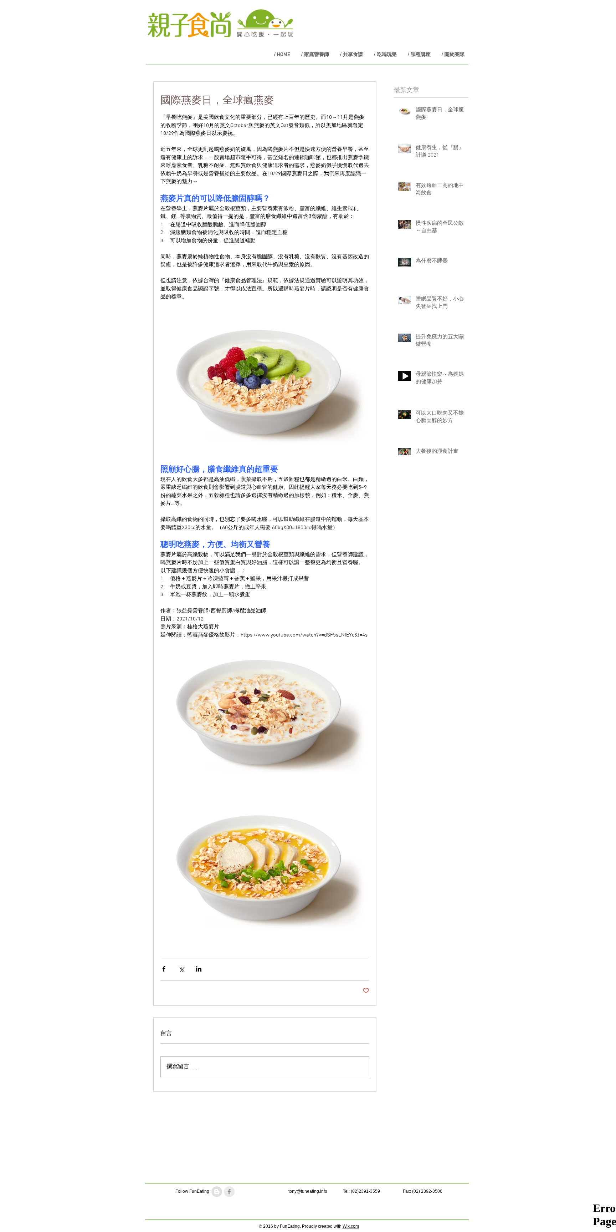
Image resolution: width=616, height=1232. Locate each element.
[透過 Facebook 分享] (163, 968)
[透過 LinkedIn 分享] (198, 968)
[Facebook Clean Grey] (229, 1191)
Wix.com (351, 1226)
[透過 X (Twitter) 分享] (181, 968)
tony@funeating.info (307, 1191)
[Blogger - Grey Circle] (216, 1191)
